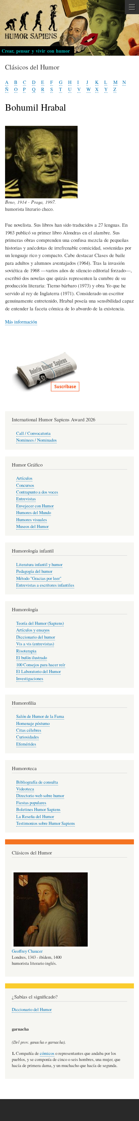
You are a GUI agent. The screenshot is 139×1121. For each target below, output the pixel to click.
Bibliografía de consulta (37, 782)
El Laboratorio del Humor (38, 671)
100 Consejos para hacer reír (40, 665)
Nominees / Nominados (36, 440)
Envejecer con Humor (35, 506)
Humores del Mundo (33, 512)
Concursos (25, 485)
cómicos (47, 1053)
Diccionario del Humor (32, 1009)
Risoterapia (26, 651)
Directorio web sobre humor (40, 795)
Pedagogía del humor (34, 571)
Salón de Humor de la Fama (40, 716)
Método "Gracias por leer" (38, 578)
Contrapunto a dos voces (37, 492)
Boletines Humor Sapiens (38, 809)
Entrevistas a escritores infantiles (45, 585)
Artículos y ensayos (33, 630)
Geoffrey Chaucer (27, 951)
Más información (21, 321)
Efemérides (26, 744)
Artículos (24, 478)
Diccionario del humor (35, 637)
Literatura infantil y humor (39, 564)
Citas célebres (28, 730)
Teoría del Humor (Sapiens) (40, 623)
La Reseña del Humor (35, 816)
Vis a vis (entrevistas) (35, 644)
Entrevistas (26, 499)
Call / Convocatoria (33, 433)
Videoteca (25, 789)
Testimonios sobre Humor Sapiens (45, 823)
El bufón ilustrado (31, 658)
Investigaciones (29, 678)
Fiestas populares (31, 803)
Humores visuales (31, 520)
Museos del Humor (32, 526)
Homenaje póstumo (33, 723)
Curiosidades (27, 737)
